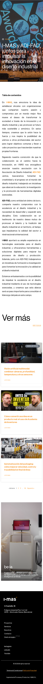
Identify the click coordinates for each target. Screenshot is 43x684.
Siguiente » (30, 488)
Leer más (7, 380)
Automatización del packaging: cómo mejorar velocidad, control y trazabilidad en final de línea (20, 467)
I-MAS (9, 102)
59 (25, 488)
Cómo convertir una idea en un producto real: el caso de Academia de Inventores (20, 419)
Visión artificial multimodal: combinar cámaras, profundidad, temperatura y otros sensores (19, 372)
